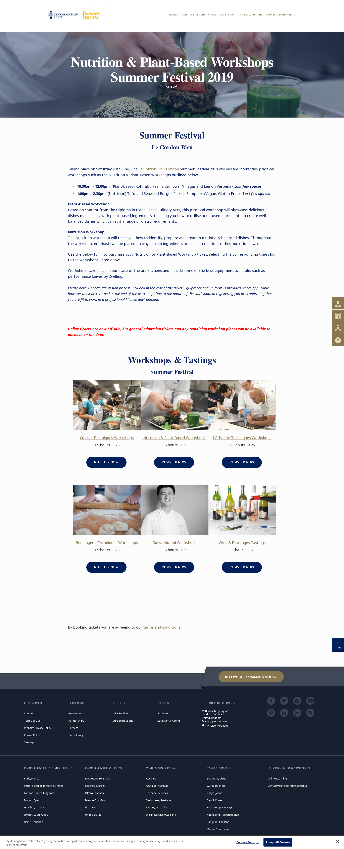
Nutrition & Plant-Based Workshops (174, 437)
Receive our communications (251, 677)
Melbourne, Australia (158, 800)
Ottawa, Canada (94, 793)
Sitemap (29, 742)
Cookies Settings (247, 842)
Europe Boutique (123, 720)
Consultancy (75, 735)
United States (93, 814)
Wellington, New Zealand (161, 814)
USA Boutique (121, 713)
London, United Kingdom (39, 793)
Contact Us (30, 713)
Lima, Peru (91, 807)
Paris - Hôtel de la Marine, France (43, 786)
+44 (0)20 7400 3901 (216, 725)
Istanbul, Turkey (34, 807)
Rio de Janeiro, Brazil (97, 778)
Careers (73, 728)
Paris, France (31, 778)
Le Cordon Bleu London (159, 169)
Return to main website (280, 14)
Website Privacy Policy (37, 728)
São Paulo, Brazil (95, 786)
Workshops (227, 14)
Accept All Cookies (278, 842)
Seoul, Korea (214, 800)
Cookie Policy (32, 735)
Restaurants (75, 713)
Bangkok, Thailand (218, 822)
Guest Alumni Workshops (174, 542)
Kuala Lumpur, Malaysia (221, 807)
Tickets (173, 14)
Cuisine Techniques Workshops (107, 437)
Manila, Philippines (218, 829)
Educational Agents (169, 720)
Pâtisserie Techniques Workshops (242, 437)
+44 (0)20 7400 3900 (216, 721)
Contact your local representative (288, 786)
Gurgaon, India (216, 786)
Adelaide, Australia (157, 786)
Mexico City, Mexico (96, 800)
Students (162, 713)
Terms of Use (32, 720)
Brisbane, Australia (157, 793)
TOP (338, 647)
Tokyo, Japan (214, 793)
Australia (151, 778)
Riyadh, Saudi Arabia (36, 814)
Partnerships (76, 720)
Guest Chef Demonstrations (199, 14)
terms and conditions (161, 627)
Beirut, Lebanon (33, 822)
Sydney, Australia (156, 807)
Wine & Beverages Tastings (242, 542)
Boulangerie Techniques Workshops (107, 542)
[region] (172, 842)
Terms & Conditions (250, 14)
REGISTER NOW (106, 462)
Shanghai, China (216, 778)
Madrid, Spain (32, 800)
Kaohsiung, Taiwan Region (223, 814)
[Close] (337, 841)
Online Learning (277, 778)
